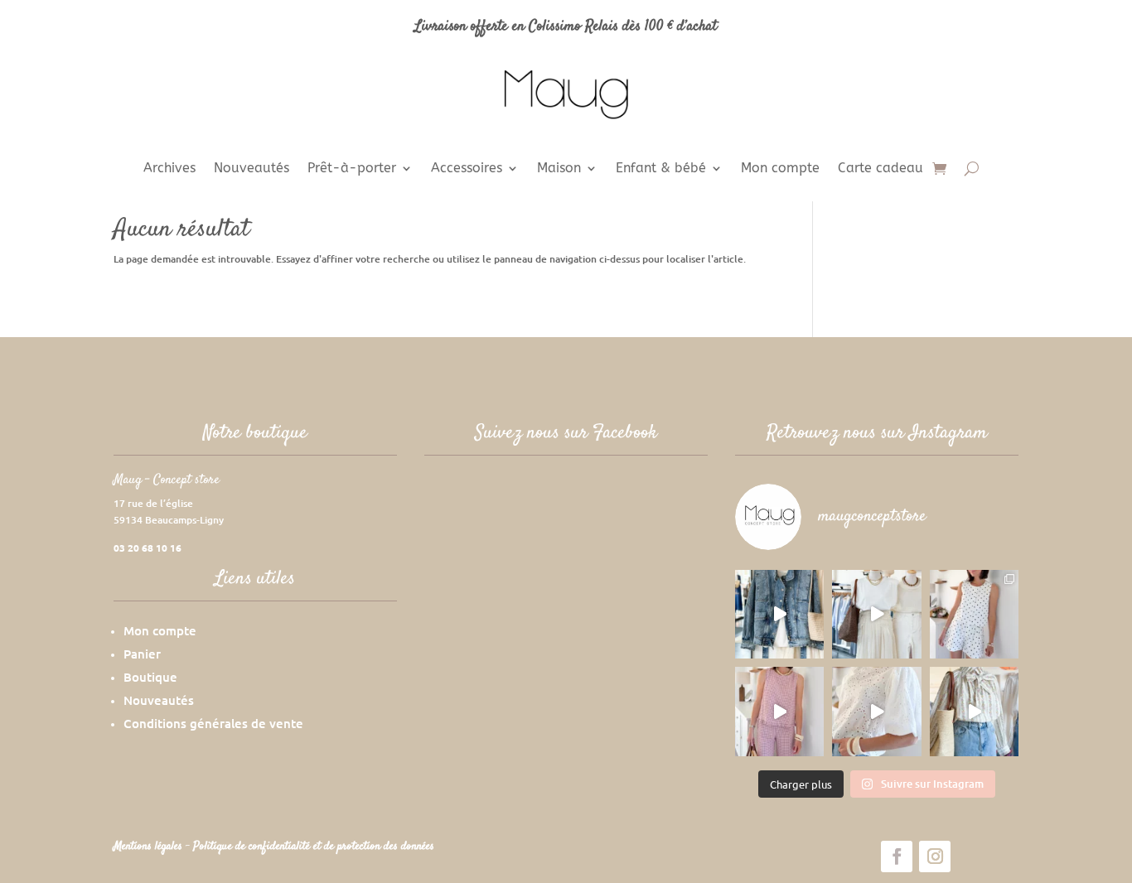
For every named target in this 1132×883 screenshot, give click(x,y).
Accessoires (466, 169)
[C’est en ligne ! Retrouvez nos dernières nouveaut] (974, 614)
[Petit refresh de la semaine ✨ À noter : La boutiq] (974, 711)
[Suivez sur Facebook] (896, 856)
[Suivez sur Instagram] (935, 856)
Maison (559, 169)
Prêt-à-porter (351, 169)
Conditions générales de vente (213, 723)
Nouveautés (251, 169)
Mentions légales (150, 846)
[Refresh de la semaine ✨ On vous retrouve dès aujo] (876, 614)
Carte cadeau (880, 169)
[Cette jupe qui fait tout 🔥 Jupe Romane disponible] (779, 614)
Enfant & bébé (661, 169)
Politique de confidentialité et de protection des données (313, 846)
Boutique (150, 676)
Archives (169, 169)
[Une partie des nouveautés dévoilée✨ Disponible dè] (876, 711)
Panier (142, 653)
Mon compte (780, 169)
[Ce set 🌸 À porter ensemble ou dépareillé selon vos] (779, 711)
